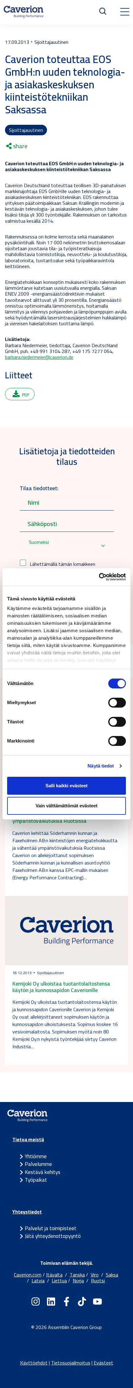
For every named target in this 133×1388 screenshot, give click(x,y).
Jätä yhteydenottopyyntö (53, 1236)
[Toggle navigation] (124, 12)
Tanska (77, 1274)
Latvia (38, 1280)
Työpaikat (36, 1180)
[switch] (117, 703)
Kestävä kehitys (42, 1172)
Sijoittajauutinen (26, 130)
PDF (25, 395)
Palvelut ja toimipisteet (50, 1228)
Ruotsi (98, 1280)
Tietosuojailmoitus (70, 1362)
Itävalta (54, 1274)
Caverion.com (27, 1274)
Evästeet (103, 1362)
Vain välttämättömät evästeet (66, 805)
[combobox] (67, 546)
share (20, 146)
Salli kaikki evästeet (66, 785)
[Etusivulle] (23, 11)
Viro (95, 1274)
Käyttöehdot (34, 1362)
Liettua (59, 1280)
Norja (78, 1280)
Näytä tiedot (101, 765)
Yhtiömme (36, 1156)
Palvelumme (38, 1164)
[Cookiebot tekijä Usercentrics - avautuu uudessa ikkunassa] (99, 577)
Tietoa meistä (28, 1139)
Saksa (112, 1274)
